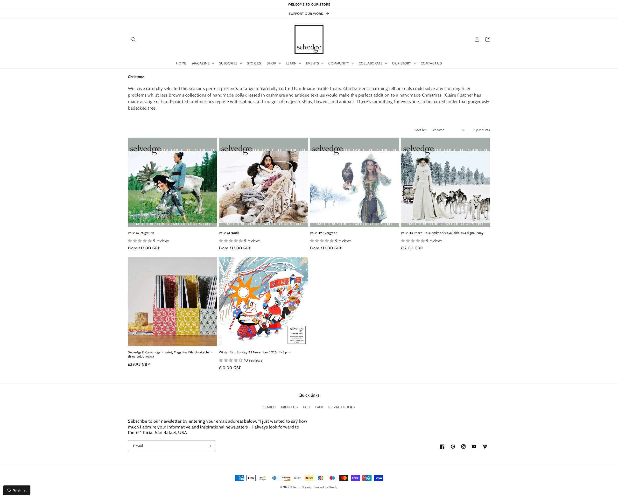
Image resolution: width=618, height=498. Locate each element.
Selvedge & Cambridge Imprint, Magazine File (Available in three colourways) (170, 354)
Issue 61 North (229, 233)
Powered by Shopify (326, 487)
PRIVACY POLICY (341, 407)
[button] (133, 39)
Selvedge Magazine (301, 487)
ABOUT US (289, 407)
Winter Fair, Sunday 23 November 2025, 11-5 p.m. (255, 352)
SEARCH (269, 407)
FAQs (319, 407)
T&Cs (306, 407)
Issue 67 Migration (141, 233)
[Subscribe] (209, 446)
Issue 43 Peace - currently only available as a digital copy (442, 233)
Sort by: (421, 130)
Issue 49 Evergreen (323, 233)
